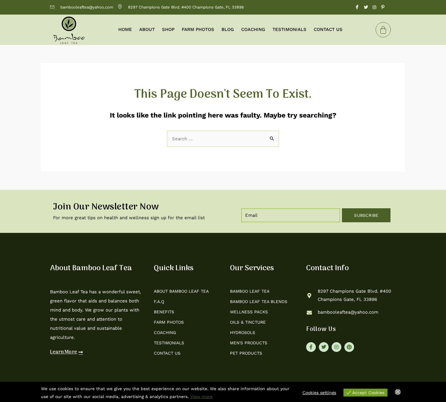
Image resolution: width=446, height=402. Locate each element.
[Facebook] (357, 7)
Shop (168, 29)
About (147, 29)
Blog (227, 29)
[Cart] (383, 29)
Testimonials (289, 29)
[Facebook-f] (311, 347)
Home (125, 29)
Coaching (253, 29)
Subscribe (366, 215)
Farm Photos (198, 29)
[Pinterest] (383, 7)
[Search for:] (223, 138)
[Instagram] (374, 7)
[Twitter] (366, 7)
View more (201, 396)
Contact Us (328, 29)
